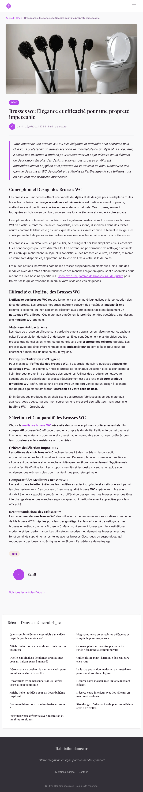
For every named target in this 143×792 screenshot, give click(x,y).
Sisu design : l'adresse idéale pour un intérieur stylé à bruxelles (104, 706)
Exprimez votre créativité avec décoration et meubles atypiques (36, 717)
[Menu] (133, 6)
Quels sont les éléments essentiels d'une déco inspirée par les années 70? (37, 636)
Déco (19, 18)
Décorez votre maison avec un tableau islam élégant (103, 682)
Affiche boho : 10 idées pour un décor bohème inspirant (37, 694)
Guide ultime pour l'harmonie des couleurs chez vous (102, 659)
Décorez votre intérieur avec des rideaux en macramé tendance (103, 694)
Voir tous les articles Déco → (27, 592)
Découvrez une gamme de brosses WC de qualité (90, 276)
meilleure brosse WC (36, 425)
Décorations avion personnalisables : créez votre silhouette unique (36, 682)
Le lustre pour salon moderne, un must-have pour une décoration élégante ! (103, 671)
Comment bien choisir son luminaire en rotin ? (37, 706)
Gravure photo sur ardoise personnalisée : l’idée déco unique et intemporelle (102, 647)
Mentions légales (64, 771)
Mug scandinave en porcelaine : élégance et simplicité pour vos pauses (102, 636)
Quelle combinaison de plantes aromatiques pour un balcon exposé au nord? (36, 659)
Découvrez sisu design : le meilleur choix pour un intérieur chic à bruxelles (38, 671)
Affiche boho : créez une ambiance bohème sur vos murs (38, 647)
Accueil (10, 18)
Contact (83, 771)
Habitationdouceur (71, 748)
